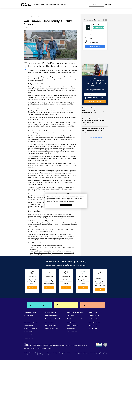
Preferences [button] (71, 201)
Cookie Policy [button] (77, 199)
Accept (66, 204)
